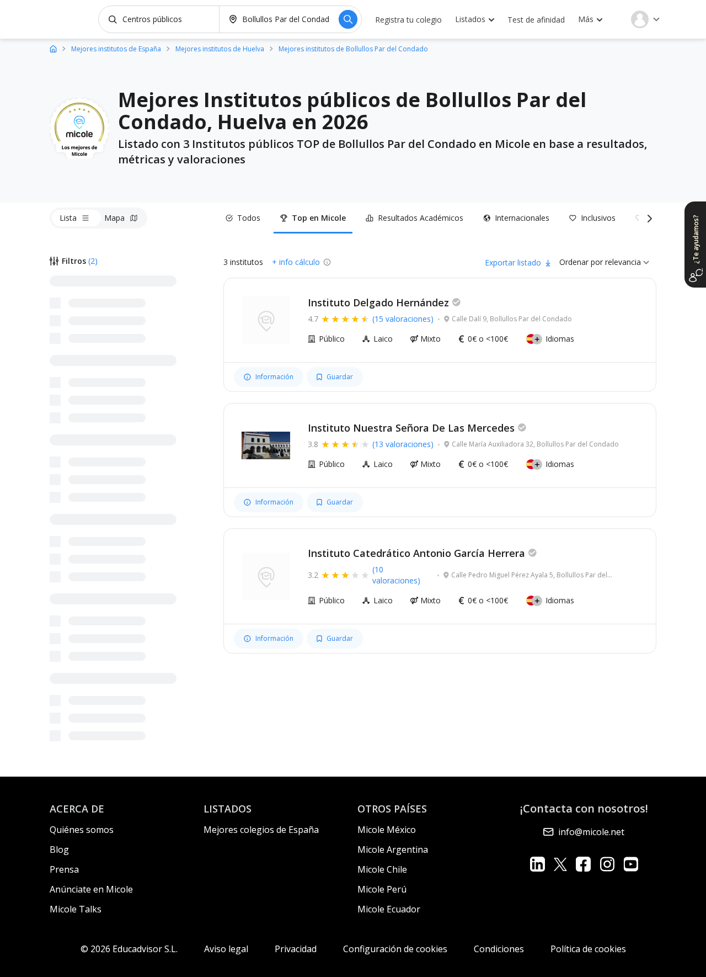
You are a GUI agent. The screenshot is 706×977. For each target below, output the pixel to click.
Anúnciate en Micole (91, 889)
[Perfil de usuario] (645, 19)
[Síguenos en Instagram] (607, 864)
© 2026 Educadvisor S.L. (129, 949)
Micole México (386, 830)
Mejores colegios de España (261, 830)
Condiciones (499, 949)
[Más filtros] (647, 218)
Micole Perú (382, 889)
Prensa (64, 869)
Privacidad (296, 949)
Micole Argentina (392, 849)
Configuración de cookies (395, 949)
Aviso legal (226, 949)
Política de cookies (588, 949)
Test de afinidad (536, 19)
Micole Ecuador (388, 909)
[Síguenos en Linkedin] (537, 864)
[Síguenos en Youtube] (630, 864)
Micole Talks (75, 909)
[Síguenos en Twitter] (560, 864)
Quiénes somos (82, 830)
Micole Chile (382, 869)
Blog (59, 849)
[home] (53, 48)
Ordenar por (581, 262)
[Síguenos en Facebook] (583, 864)
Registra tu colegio (408, 19)
